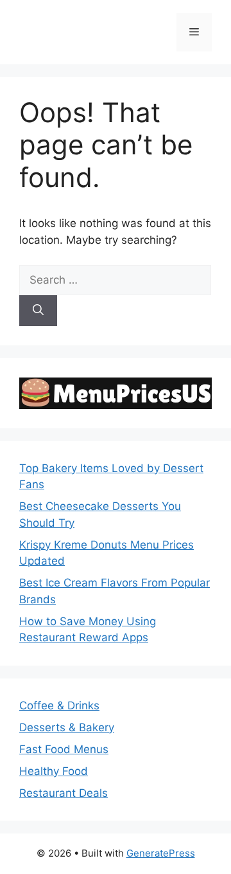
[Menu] (194, 32)
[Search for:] (115, 279)
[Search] (38, 310)
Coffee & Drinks (59, 705)
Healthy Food (53, 771)
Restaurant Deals (63, 793)
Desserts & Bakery (66, 727)
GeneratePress (160, 853)
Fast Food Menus (63, 749)
